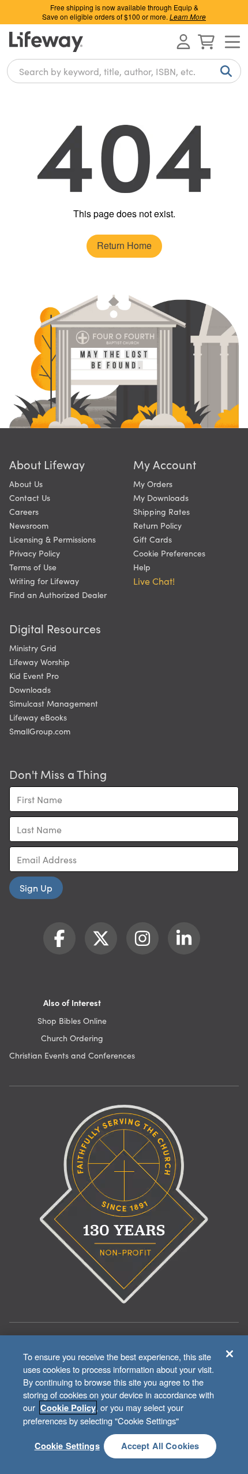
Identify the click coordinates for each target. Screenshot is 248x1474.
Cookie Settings (67, 1445)
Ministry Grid (33, 648)
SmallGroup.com (39, 731)
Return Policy (157, 525)
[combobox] (124, 71)
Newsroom (28, 525)
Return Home (124, 245)
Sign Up (36, 887)
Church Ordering (72, 1038)
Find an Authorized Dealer (58, 594)
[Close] (229, 1354)
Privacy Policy (34, 553)
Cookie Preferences (169, 553)
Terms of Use (33, 567)
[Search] (223, 71)
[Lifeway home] (46, 41)
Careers (24, 511)
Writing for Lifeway (44, 580)
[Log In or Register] (183, 41)
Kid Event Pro (34, 675)
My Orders (152, 483)
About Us (26, 483)
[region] (124, 1404)
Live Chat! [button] (154, 580)
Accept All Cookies (160, 1445)
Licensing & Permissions (52, 539)
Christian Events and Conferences (72, 1055)
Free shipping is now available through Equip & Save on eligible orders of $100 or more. (124, 11)
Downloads (30, 689)
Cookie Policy (68, 1407)
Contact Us (29, 497)
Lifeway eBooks (38, 717)
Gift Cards (152, 539)
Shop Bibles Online (72, 1020)
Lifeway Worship (39, 661)
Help (142, 567)
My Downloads (161, 497)
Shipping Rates (161, 511)
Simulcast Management (53, 703)
